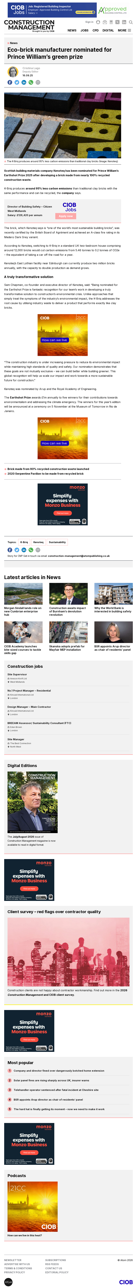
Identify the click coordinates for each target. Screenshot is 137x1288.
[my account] (98, 22)
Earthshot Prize (20, 397)
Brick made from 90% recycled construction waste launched (48, 469)
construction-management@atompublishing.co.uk (79, 555)
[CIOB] (100, 1282)
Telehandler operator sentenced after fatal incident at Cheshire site (56, 1090)
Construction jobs (25, 666)
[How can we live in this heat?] (33, 1207)
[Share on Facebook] (10, 82)
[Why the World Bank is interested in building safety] (113, 594)
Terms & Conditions (18, 1268)
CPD (96, 30)
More (122, 30)
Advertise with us (17, 1264)
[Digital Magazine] (111, 22)
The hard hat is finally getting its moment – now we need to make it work (59, 1109)
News (72, 30)
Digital (108, 30)
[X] (117, 22)
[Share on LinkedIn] (24, 82)
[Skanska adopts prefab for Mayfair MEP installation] (68, 632)
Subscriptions (55, 1260)
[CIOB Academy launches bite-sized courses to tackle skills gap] (23, 632)
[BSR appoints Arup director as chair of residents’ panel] (113, 632)
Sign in (89, 21)
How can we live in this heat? (25, 1235)
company (68, 193)
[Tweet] (17, 82)
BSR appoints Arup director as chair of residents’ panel (48, 1099)
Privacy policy (14, 1272)
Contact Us (53, 1268)
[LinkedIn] (124, 22)
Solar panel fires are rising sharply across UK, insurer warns (51, 1080)
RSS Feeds (52, 1264)
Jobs (85, 30)
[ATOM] (36, 1282)
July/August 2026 (23, 836)
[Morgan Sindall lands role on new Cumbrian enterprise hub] (23, 594)
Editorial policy (56, 1272)
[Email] (105, 22)
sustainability (57, 542)
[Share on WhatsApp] (31, 82)
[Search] (131, 22)
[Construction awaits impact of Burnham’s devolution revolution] (68, 594)
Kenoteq (38, 542)
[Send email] (38, 82)
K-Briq (24, 542)
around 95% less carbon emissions (49, 188)
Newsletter (12, 1260)
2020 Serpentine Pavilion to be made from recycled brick (46, 473)
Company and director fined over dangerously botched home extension (59, 1070)
